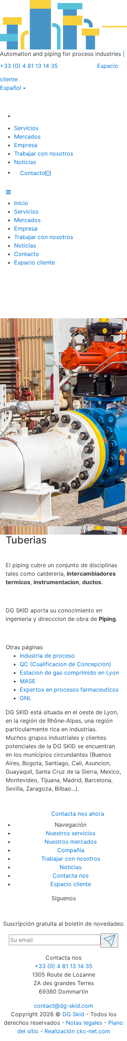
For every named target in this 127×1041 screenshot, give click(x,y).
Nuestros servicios (70, 833)
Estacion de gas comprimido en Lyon (69, 672)
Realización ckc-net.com (77, 1031)
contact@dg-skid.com (63, 1005)
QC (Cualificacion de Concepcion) (65, 664)
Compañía (70, 850)
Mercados (27, 136)
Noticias (25, 161)
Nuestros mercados (70, 841)
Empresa (25, 145)
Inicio (21, 203)
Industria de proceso (47, 655)
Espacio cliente (34, 262)
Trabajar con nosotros (43, 153)
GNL (25, 698)
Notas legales (84, 1022)
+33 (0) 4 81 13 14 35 (63, 966)
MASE (28, 681)
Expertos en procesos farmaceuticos (69, 689)
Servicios (26, 128)
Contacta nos (71, 875)
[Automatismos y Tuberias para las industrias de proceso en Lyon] (21, 115)
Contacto (26, 253)
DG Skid (73, 1014)
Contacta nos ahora (77, 813)
